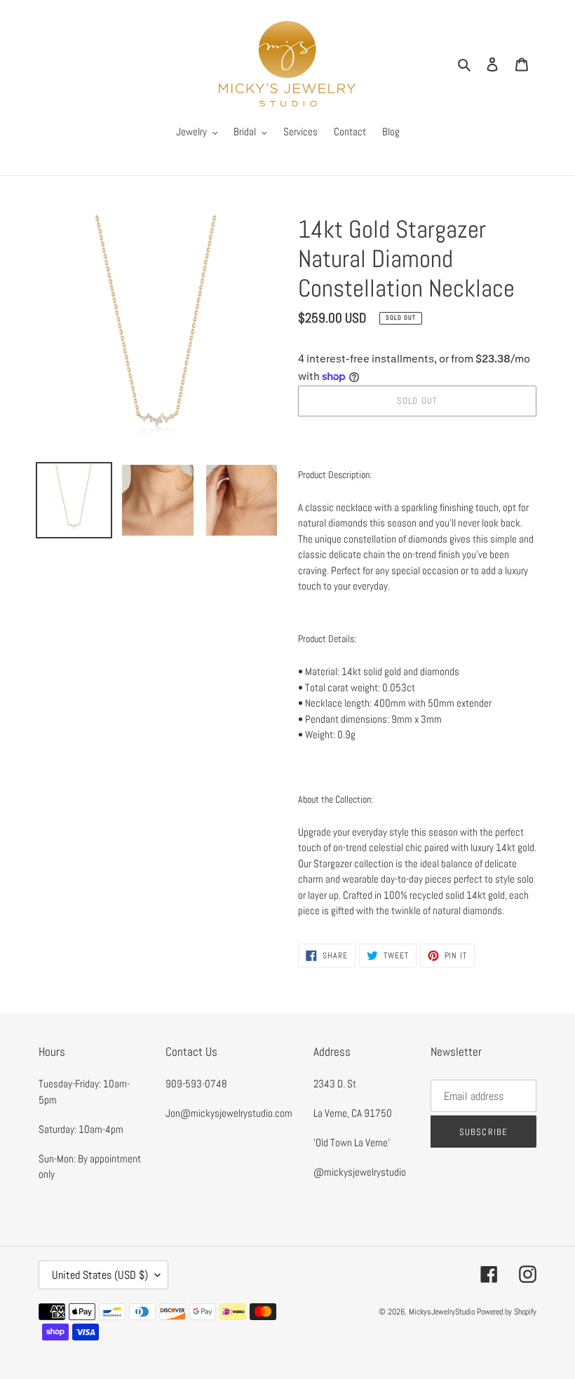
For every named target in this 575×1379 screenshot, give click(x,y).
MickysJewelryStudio (442, 1311)
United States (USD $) (100, 1275)
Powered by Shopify (506, 1311)
